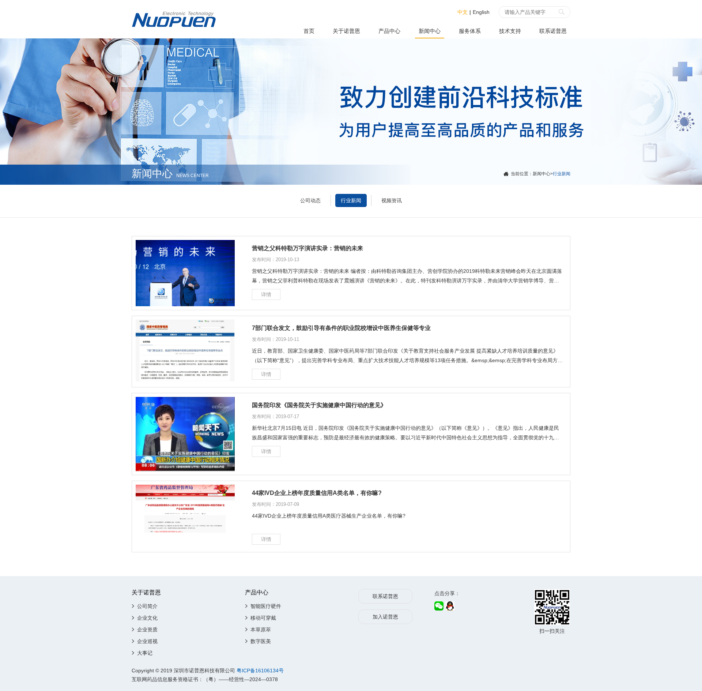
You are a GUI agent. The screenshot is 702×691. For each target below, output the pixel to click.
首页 (308, 31)
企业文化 (147, 618)
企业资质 (147, 629)
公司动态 (310, 200)
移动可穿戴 (263, 618)
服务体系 (470, 31)
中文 (462, 12)
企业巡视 (147, 641)
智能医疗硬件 (265, 606)
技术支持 (510, 31)
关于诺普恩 (346, 31)
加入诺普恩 (385, 617)
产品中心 (389, 31)
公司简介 (147, 606)
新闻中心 (430, 31)
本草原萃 (260, 629)
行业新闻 (351, 200)
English (481, 12)
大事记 (144, 653)
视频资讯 (391, 200)
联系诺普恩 (553, 31)
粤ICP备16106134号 (260, 670)
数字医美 (260, 641)
